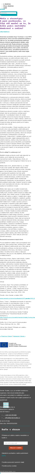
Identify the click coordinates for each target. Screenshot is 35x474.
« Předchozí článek (6, 336)
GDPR (3, 455)
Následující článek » (19, 336)
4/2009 (2, 9)
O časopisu (7, 4)
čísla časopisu (8, 6)
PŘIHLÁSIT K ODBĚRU (15, 448)
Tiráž (5, 8)
